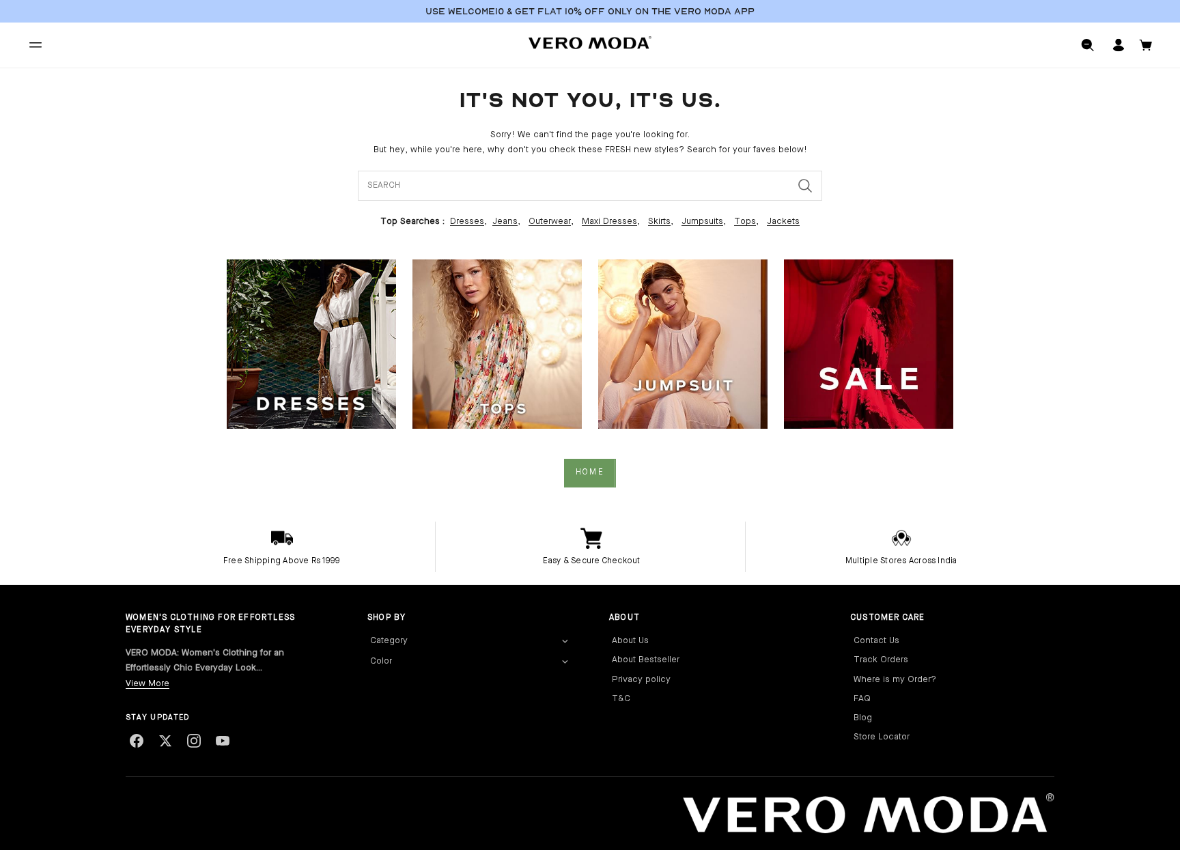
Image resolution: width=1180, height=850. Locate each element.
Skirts (659, 221)
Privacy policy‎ (641, 679)
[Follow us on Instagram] (194, 741)
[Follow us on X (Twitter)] (165, 741)
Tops (745, 221)
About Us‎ (630, 640)
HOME (590, 472)
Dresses (467, 221)
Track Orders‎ (881, 659)
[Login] (1118, 45)
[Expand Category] (565, 642)
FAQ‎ (862, 698)
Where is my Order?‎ (895, 679)
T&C (621, 698)
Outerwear (550, 221)
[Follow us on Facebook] (136, 741)
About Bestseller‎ (645, 659)
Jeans (505, 221)
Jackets (783, 221)
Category (389, 640)
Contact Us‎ (876, 640)
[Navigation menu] (35, 45)
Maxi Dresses (609, 221)
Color (381, 661)
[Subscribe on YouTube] (222, 741)
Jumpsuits (702, 221)
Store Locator (882, 737)
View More (147, 683)
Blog (863, 717)
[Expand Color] (565, 662)
